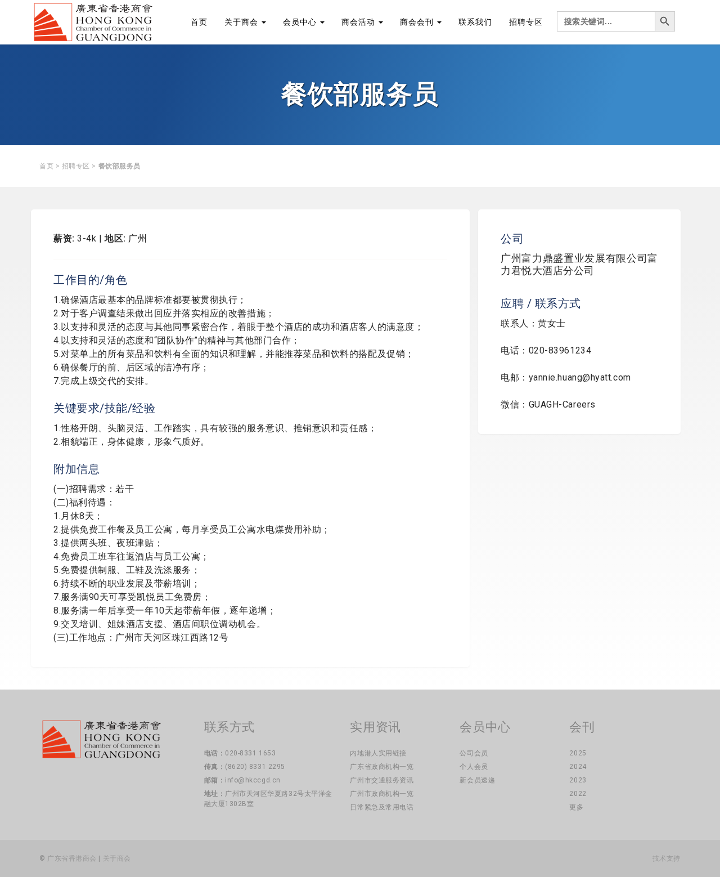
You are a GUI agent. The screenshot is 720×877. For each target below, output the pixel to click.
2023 (577, 780)
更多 (576, 807)
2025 (577, 753)
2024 (577, 767)
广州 (137, 238)
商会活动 (359, 21)
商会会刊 (418, 21)
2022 (577, 794)
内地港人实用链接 (378, 753)
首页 (199, 21)
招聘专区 (526, 21)
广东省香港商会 (72, 858)
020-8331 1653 (250, 753)
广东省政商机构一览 (381, 767)
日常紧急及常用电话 (381, 807)
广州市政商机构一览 (381, 794)
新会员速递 (477, 780)
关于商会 (242, 21)
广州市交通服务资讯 (381, 780)
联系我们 (475, 21)
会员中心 (301, 21)
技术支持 (666, 858)
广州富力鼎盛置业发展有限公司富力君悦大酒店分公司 (579, 264)
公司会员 (474, 753)
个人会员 (474, 767)
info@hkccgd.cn (253, 780)
